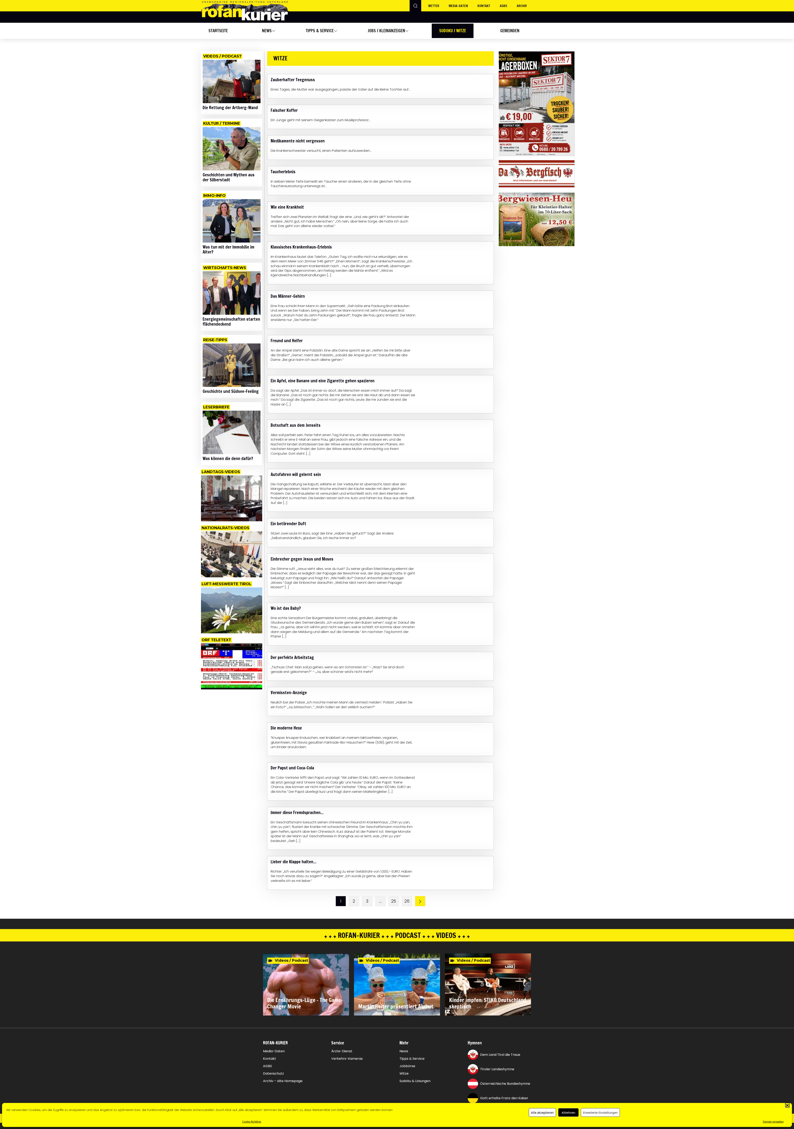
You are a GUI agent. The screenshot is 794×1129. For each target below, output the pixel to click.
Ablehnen (568, 1112)
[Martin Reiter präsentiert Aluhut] (397, 984)
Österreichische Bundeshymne (505, 1083)
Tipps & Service (320, 31)
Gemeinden (509, 31)
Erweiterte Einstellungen (600, 1112)
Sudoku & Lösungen (414, 1081)
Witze (404, 1073)
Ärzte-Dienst (341, 1051)
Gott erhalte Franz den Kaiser (504, 1098)
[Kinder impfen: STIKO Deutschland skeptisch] (488, 984)
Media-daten (458, 6)
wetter (433, 6)
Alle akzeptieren (542, 1112)
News (267, 31)
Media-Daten (274, 1051)
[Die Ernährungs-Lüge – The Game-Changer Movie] (306, 984)
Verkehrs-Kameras (347, 1058)
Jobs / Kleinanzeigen (386, 31)
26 (406, 901)
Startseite (218, 31)
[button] (787, 1105)
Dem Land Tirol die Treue (500, 1054)
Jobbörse (407, 1066)
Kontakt (483, 6)
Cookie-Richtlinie (251, 1121)
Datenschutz (273, 1073)
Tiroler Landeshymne (497, 1069)
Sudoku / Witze (452, 31)
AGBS (503, 6)
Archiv (522, 6)
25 (393, 901)
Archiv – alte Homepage (283, 1081)
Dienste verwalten (773, 1121)
